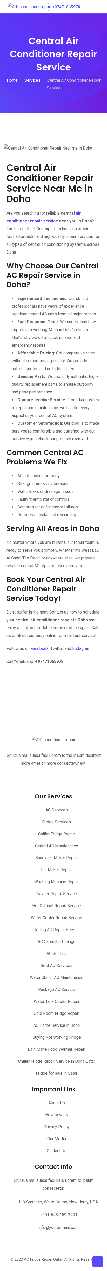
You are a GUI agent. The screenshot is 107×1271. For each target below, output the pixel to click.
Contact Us (56, 1150)
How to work (56, 1114)
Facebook (40, 648)
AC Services (56, 810)
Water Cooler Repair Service (56, 917)
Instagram (81, 648)
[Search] (91, 6)
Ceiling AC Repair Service (57, 929)
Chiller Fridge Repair (56, 833)
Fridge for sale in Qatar (56, 1073)
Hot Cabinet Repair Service (56, 905)
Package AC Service (56, 989)
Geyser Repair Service (56, 893)
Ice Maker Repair (56, 869)
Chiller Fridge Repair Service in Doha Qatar (56, 1061)
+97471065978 (66, 7)
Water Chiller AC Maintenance (56, 977)
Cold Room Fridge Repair (56, 1013)
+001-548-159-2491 (58, 1214)
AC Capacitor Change (57, 941)
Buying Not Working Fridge (56, 1037)
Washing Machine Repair (56, 881)
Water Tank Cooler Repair (56, 1001)
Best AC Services (56, 965)
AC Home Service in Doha (56, 1025)
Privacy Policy (57, 1126)
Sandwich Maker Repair (56, 857)
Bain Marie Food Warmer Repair (56, 1049)
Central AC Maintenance (56, 845)
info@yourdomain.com (58, 1227)
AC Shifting (56, 953)
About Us (56, 1102)
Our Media (56, 1138)
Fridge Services (56, 822)
